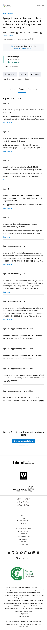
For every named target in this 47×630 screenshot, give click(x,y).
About (23, 515)
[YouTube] (29, 554)
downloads (17, 79)
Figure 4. (6, 189)
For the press (23, 539)
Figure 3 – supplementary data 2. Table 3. (19, 368)
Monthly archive (23, 536)
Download (11, 74)
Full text (13, 89)
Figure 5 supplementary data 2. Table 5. (18, 391)
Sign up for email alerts (23, 441)
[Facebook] (38, 554)
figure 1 (22, 338)
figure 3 (7, 380)
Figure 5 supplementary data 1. (15, 301)
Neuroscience (8, 13)
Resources (23, 542)
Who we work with (23, 521)
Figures (22, 89)
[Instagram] (25, 554)
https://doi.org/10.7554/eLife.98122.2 (16, 39)
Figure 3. (6, 160)
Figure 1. (6, 103)
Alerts (23, 523)
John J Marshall (10, 32)
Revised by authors (12, 62)
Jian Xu (22, 33)
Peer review (32, 89)
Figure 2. (6, 132)
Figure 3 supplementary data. (14, 274)
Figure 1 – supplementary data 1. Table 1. (19, 329)
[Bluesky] (8, 554)
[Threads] (33, 554)
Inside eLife (23, 534)
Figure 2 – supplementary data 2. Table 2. (19, 349)
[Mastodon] (21, 554)
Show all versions (11, 67)
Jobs (23, 518)
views (6, 79)
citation (26, 79)
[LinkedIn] (13, 554)
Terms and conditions (23, 528)
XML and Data (23, 544)
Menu (39, 6)
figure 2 (22, 358)
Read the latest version (23, 49)
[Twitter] (17, 554)
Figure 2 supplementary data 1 (15, 246)
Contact (24, 526)
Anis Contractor (34, 32)
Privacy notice (23, 446)
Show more (6, 123)
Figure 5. (6, 217)
